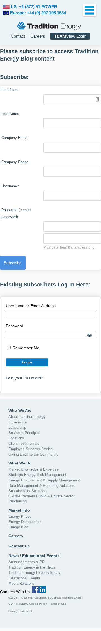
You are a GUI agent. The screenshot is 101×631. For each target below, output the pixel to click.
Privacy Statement (20, 611)
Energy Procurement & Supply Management (44, 480)
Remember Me (25, 348)
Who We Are (19, 410)
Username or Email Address (31, 306)
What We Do (20, 463)
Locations (16, 438)
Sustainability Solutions (27, 491)
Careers (37, 36)
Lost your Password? (24, 378)
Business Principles (24, 433)
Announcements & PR (26, 562)
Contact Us (19, 546)
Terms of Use (57, 603)
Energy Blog (18, 527)
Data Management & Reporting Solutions (41, 485)
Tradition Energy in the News (31, 567)
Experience (17, 422)
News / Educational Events (33, 555)
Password (14, 326)
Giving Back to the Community (33, 454)
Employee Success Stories (30, 449)
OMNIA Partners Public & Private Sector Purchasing (41, 498)
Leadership (17, 427)
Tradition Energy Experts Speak (34, 572)
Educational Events (24, 578)
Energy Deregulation (24, 522)
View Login (70, 36)
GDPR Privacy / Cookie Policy (27, 603)
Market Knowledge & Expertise (33, 469)
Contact (18, 36)
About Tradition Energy (27, 417)
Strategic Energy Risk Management (37, 475)
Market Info (19, 510)
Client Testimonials (23, 443)
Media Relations (21, 583)
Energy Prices (19, 516)
